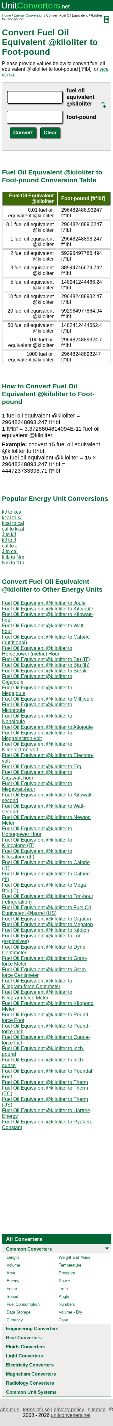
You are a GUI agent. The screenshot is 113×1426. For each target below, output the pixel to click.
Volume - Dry (70, 1312)
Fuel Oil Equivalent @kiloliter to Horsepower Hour (37, 831)
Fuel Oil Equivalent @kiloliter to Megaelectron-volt (37, 735)
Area (11, 1273)
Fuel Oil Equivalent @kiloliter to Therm (45, 1082)
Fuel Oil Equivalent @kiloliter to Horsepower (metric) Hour (37, 651)
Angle (64, 1296)
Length (13, 1257)
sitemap (96, 1409)
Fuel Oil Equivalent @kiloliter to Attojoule (47, 727)
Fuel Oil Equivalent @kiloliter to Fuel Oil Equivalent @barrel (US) (46, 910)
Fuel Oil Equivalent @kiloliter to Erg (41, 766)
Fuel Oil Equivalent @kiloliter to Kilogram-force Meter (37, 994)
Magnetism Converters (31, 1374)
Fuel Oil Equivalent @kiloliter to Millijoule (48, 699)
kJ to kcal (12, 512)
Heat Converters (24, 1337)
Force (12, 1288)
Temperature (70, 1265)
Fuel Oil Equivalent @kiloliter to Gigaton (46, 918)
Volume (13, 1265)
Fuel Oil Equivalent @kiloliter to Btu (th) (45, 665)
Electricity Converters (30, 1364)
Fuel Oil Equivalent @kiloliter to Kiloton (45, 930)
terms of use (36, 1409)
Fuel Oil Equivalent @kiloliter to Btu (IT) (46, 659)
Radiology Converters (30, 1383)
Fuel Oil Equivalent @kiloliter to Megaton (47, 924)
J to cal (10, 551)
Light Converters (24, 1355)
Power (64, 1280)
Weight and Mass (74, 1257)
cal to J (10, 545)
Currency (15, 1320)
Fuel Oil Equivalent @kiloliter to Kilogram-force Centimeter (37, 983)
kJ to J (9, 540)
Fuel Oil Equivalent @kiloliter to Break (44, 670)
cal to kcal (13, 529)
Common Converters (29, 1249)
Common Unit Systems (31, 1392)
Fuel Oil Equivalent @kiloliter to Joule (44, 603)
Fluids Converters (25, 1346)
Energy (13, 1280)
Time (63, 1288)
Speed (12, 1296)
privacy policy (69, 1409)
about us (9, 1409)
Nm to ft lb (13, 562)
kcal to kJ (12, 517)
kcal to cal (13, 523)
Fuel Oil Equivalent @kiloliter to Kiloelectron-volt (37, 746)
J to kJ (9, 534)
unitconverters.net (70, 1415)
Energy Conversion (28, 15)
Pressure (67, 1273)
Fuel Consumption (23, 1304)
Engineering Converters (32, 1328)
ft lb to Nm (13, 557)
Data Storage (18, 1312)
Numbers (67, 1304)
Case (63, 1320)
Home (6, 15)
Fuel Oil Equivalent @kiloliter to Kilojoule (47, 608)
